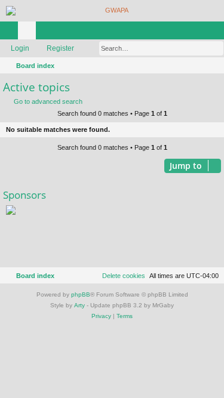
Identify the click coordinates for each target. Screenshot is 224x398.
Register (60, 48)
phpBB (80, 294)
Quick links (11, 32)
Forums (29, 32)
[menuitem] (213, 65)
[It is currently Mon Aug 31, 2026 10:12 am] (197, 65)
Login (20, 48)
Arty (79, 305)
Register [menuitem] (217, 32)
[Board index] (112, 10)
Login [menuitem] (199, 32)
